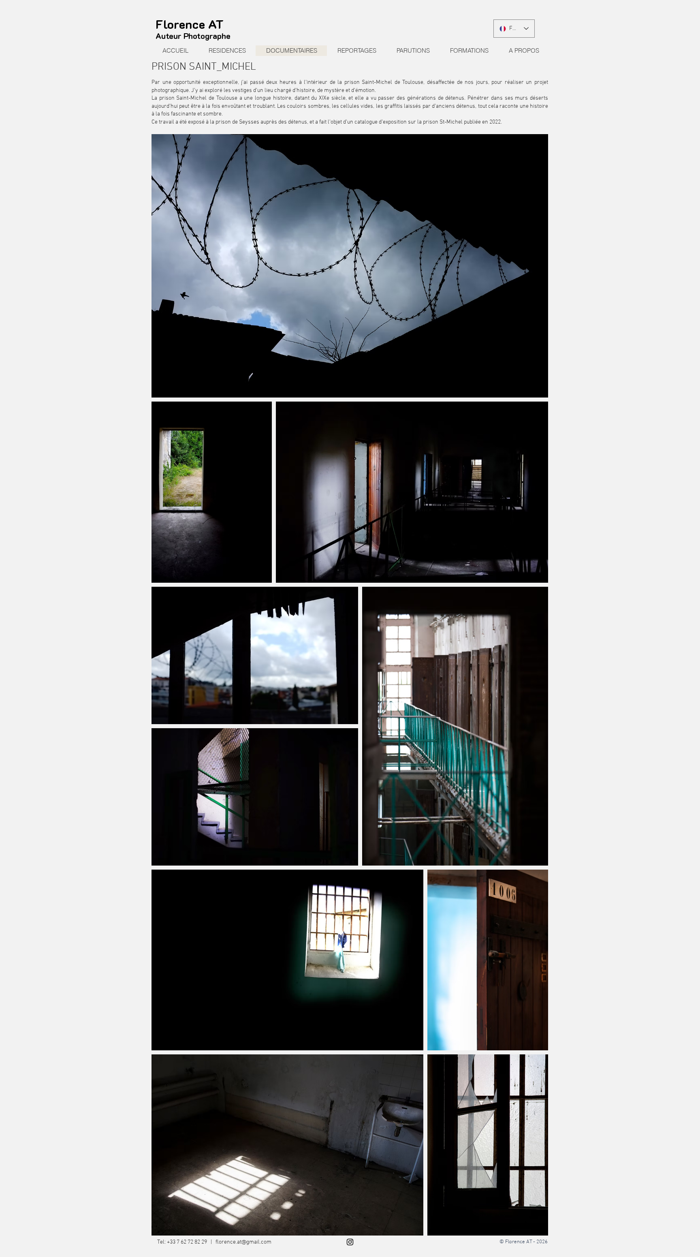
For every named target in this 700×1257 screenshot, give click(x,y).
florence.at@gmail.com (243, 1242)
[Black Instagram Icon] (350, 1242)
